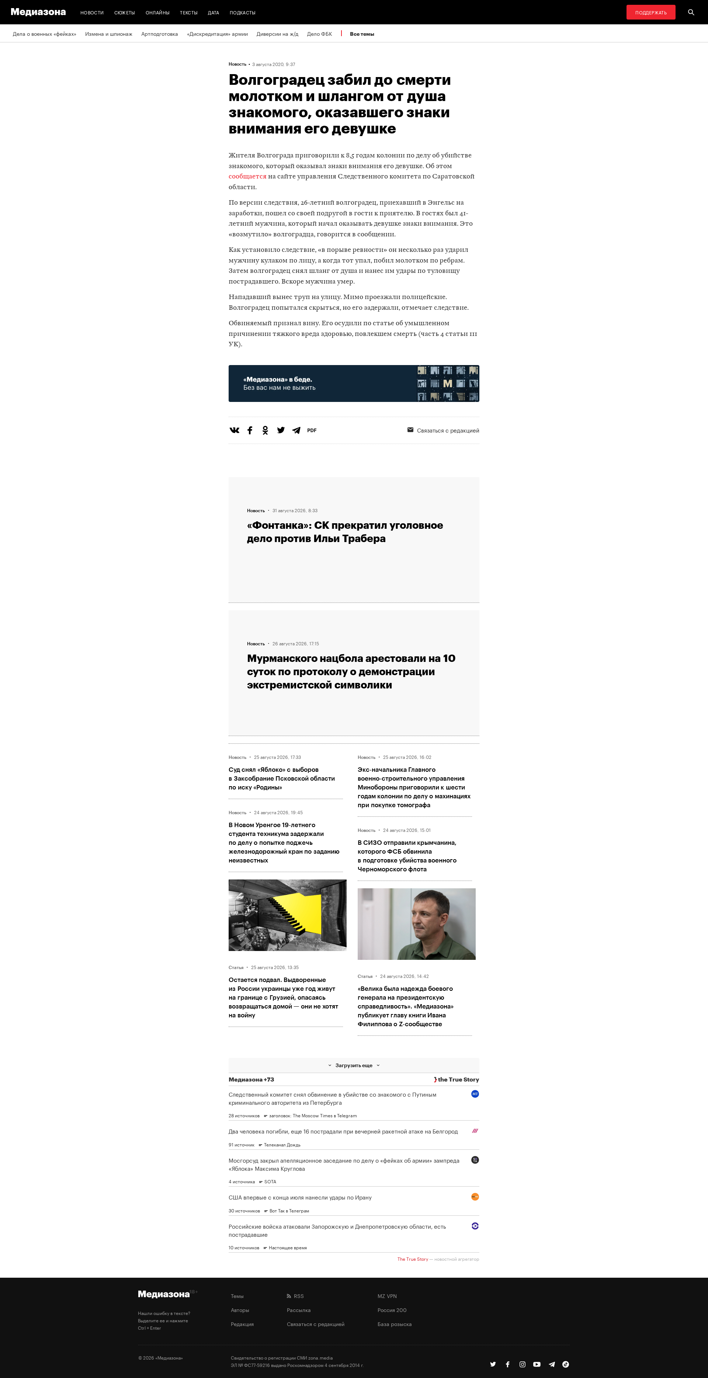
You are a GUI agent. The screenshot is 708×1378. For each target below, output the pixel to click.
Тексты (189, 11)
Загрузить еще (354, 1065)
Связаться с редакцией (448, 429)
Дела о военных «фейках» (44, 33)
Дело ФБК (319, 33)
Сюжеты (124, 11)
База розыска (395, 1323)
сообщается (248, 177)
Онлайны (158, 11)
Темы (237, 1295)
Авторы (240, 1309)
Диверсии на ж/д (277, 33)
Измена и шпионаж (108, 33)
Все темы (362, 34)
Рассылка (299, 1309)
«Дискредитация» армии (217, 33)
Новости (92, 11)
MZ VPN (387, 1295)
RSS (297, 1295)
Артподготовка (159, 33)
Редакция (242, 1323)
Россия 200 (392, 1309)
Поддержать (651, 11)
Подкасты (243, 11)
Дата (213, 11)
